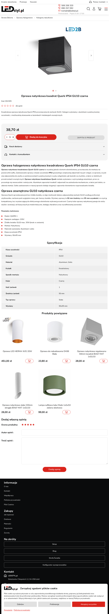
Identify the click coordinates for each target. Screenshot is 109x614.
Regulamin (8, 528)
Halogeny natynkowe (44, 18)
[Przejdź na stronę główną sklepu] (12, 9)
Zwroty (7, 533)
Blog (54, 551)
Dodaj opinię (54, 469)
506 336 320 (67, 5)
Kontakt (7, 491)
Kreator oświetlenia (8, 2)
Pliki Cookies (9, 504)
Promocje (23, 2)
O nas (6, 486)
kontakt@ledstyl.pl (69, 10)
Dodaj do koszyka (38, 137)
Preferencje (54, 604)
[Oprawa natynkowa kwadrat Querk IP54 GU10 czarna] (54, 55)
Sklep (54, 544)
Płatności (7, 524)
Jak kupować (9, 515)
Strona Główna (7, 18)
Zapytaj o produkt (86, 138)
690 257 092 (67, 8)
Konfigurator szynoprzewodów (54, 565)
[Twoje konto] (94, 8)
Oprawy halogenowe (24, 18)
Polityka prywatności (12, 500)
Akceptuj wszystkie (89, 604)
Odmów (20, 604)
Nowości (33, 2)
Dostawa (7, 519)
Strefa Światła (54, 558)
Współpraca (8, 495)
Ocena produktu (9, 424)
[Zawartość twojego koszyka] (99, 8)
